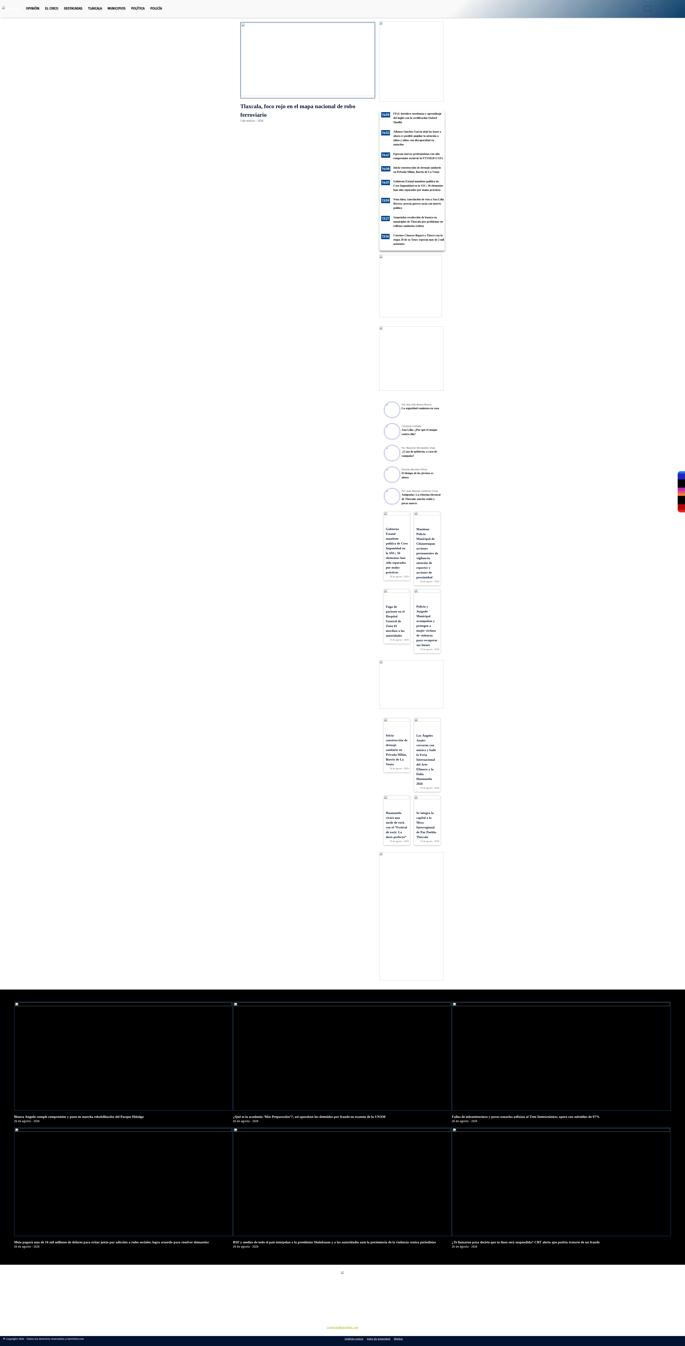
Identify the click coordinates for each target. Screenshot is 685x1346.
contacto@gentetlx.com (342, 1327)
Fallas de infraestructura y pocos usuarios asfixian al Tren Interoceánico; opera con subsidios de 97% (526, 1117)
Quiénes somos (354, 1338)
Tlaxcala (95, 8)
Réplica (398, 1338)
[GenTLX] (342, 1273)
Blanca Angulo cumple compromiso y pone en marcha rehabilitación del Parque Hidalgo (79, 1117)
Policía (156, 8)
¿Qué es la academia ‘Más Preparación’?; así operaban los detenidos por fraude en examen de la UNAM (309, 1117)
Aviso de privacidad (378, 1338)
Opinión (32, 8)
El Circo (51, 8)
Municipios (116, 8)
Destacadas (73, 8)
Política (137, 8)
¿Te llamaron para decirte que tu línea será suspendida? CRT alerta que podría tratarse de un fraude (526, 1242)
